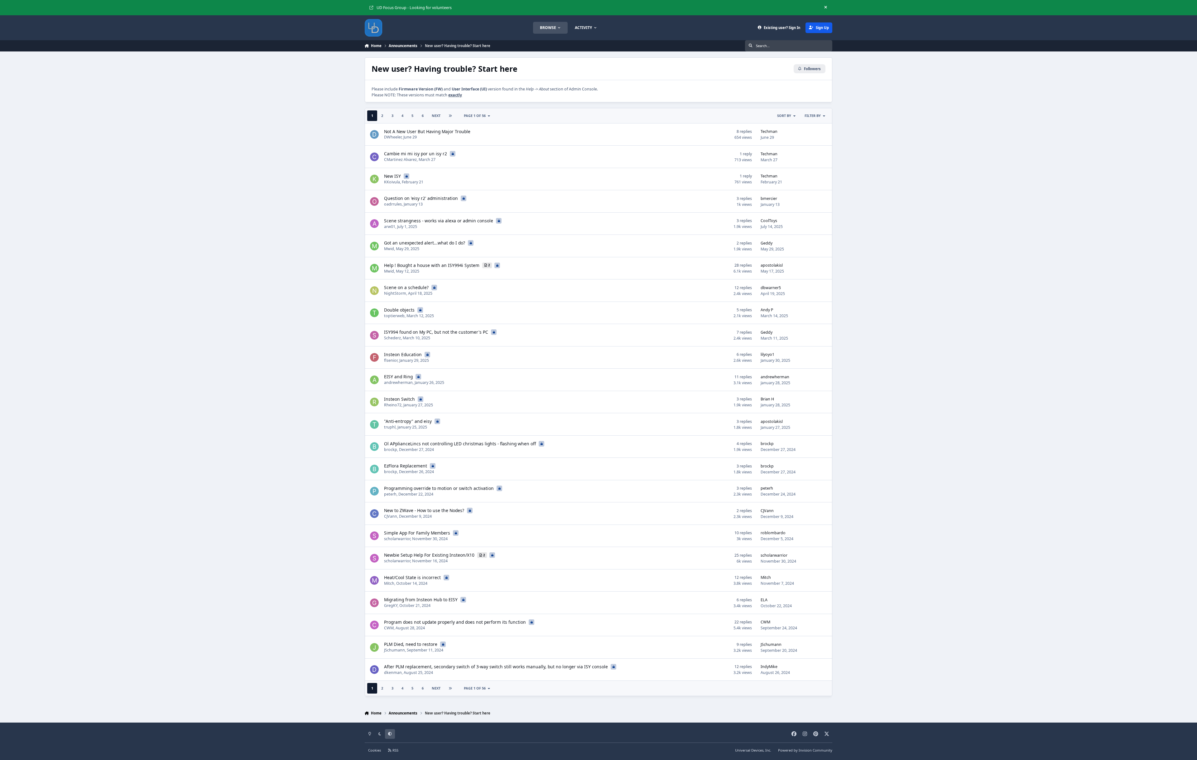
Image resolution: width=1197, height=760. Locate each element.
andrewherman (398, 382)
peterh (390, 494)
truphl (390, 427)
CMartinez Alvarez (400, 159)
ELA (764, 600)
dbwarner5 (771, 287)
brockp (390, 449)
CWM (389, 628)
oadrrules (393, 204)
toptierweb (394, 315)
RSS (395, 750)
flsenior (390, 360)
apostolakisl (772, 265)
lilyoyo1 (767, 354)
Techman (769, 131)
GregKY (390, 605)
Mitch (389, 583)
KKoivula (392, 182)
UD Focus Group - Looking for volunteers (414, 7)
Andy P (767, 309)
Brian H (767, 399)
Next (436, 115)
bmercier (769, 198)
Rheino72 (392, 405)
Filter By (813, 115)
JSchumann (394, 650)
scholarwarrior (397, 538)
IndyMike (769, 666)
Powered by (805, 750)
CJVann (390, 516)
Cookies (374, 750)
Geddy (766, 243)
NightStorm (395, 293)
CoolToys (769, 220)
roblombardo (773, 532)
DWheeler (392, 137)
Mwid (389, 248)
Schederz (392, 338)
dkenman (393, 672)
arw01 (389, 226)
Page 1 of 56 (475, 115)
